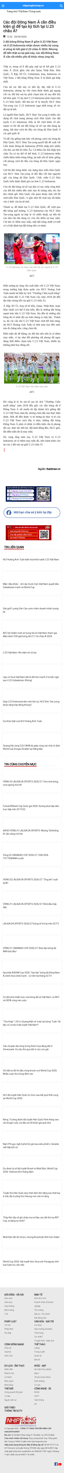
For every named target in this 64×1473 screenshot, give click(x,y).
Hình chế (8, 1356)
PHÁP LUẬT (10, 1321)
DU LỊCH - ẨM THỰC (14, 1365)
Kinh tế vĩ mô (40, 1298)
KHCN (36, 1392)
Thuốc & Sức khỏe (42, 1377)
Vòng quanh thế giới (13, 1392)
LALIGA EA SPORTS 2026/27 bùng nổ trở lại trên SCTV (31, 923)
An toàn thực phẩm (43, 1369)
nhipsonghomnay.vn (33, 5)
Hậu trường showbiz (43, 1329)
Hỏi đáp (7, 1333)
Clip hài (7, 1352)
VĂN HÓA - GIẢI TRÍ (44, 1321)
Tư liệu (7, 1396)
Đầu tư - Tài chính (42, 1314)
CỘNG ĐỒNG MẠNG (14, 1344)
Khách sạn (9, 1373)
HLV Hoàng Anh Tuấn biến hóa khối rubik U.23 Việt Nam (31, 559)
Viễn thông (39, 1400)
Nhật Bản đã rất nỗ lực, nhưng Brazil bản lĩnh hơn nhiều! (31, 1237)
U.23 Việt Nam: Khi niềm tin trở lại (19, 652)
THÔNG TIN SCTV (13, 1410)
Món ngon (8, 1381)
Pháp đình (8, 1329)
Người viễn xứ (10, 1400)
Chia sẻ (7, 1348)
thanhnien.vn (53, 469)
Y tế (6, 1314)
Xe (35, 1404)
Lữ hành (8, 1377)
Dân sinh (8, 1298)
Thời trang (38, 1333)
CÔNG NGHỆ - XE (42, 1388)
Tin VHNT (38, 1337)
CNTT (36, 1396)
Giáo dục (8, 1302)
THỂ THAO (39, 1344)
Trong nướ (38, 1352)
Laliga (37, 1348)
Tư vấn (37, 1385)
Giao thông (9, 1306)
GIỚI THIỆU (9, 1407)
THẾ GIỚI (8, 1388)
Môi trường (9, 1310)
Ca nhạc (38, 1325)
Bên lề (37, 1360)
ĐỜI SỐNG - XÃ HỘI (14, 1294)
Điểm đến (8, 1369)
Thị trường (38, 1310)
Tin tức (7, 1325)
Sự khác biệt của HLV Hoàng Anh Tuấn (22, 721)
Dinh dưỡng (39, 1381)
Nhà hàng (8, 1385)
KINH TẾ (38, 1294)
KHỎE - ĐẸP (40, 1365)
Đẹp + (36, 1373)
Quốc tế (37, 1356)
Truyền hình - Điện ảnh (44, 1341)
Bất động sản (40, 1318)
